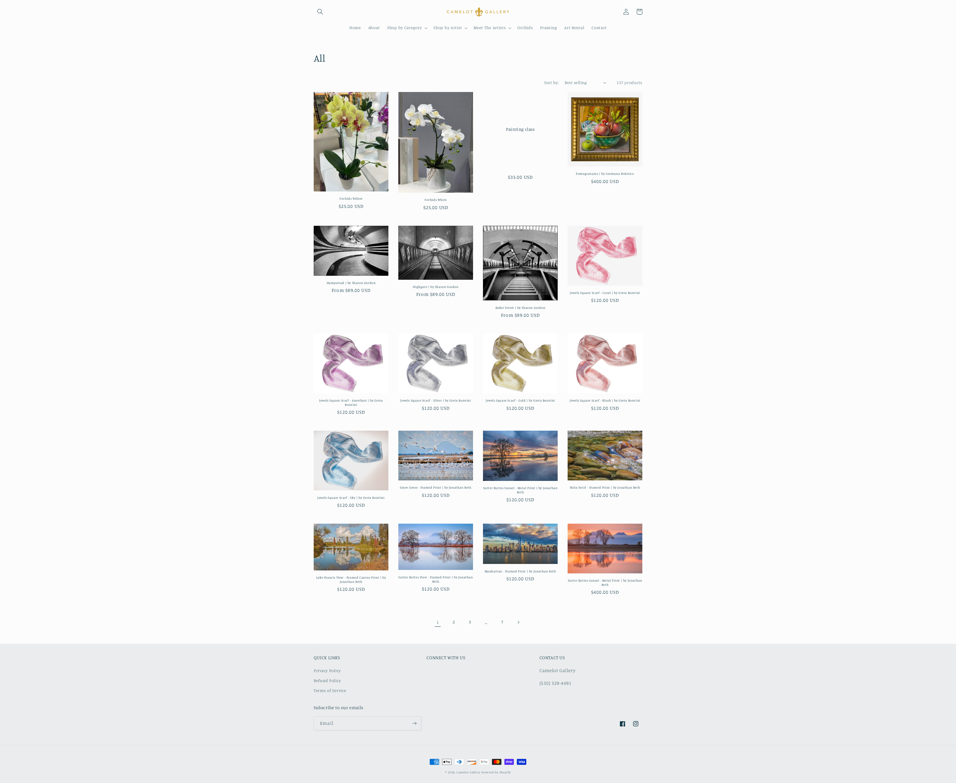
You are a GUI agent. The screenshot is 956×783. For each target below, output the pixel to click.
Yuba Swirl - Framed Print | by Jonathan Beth (605, 487)
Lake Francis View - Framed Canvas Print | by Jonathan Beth (351, 579)
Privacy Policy (327, 670)
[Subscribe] (414, 723)
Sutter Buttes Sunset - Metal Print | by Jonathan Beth (520, 490)
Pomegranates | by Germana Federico (605, 174)
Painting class (520, 129)
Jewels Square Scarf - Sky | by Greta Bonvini (350, 498)
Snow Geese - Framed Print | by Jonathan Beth (435, 487)
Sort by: (551, 82)
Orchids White (435, 200)
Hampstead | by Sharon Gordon (351, 283)
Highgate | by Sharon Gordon (435, 287)
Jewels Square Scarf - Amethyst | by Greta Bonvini (351, 402)
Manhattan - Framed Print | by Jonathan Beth (520, 571)
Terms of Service (330, 690)
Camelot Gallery (468, 772)
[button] (320, 11)
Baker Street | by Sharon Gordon (520, 308)
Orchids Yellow (350, 198)
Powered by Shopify (496, 772)
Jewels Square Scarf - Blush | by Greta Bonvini (605, 400)
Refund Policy (327, 680)
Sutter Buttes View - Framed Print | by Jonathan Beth (435, 579)
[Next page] (518, 622)
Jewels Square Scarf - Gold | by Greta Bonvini (520, 400)
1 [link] (437, 622)
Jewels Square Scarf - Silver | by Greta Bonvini (435, 400)
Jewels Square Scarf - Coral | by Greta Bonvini (605, 293)
